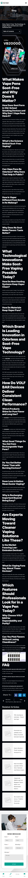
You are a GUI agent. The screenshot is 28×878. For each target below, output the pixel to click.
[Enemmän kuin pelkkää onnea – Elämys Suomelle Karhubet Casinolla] (7, 733)
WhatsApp (18, 844)
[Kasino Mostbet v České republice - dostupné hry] (7, 750)
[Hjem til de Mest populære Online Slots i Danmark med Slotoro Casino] (7, 766)
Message (6, 852)
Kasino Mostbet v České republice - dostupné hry (18, 750)
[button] (19, 31)
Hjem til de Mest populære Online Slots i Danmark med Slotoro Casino (19, 767)
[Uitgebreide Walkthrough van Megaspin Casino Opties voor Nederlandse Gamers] (7, 783)
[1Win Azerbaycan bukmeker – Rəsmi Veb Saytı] (7, 717)
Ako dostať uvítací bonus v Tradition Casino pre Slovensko (18, 800)
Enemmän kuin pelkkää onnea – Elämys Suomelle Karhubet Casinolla (19, 733)
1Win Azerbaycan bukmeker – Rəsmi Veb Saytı (19, 717)
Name (6, 836)
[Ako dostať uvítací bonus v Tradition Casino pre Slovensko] (7, 800)
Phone (6, 844)
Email (16, 836)
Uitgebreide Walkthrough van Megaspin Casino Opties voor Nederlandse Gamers (18, 783)
